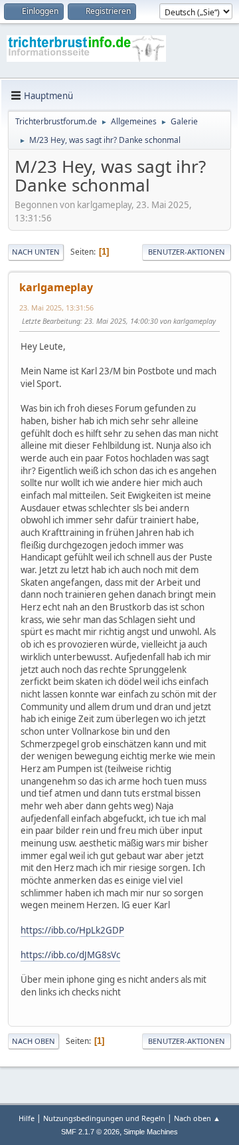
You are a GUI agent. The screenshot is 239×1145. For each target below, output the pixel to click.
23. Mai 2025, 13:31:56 (56, 308)
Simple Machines (150, 1132)
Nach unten (36, 252)
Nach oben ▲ (197, 1118)
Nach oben (33, 1041)
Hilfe (27, 1118)
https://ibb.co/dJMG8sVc (70, 955)
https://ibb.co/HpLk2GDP (72, 930)
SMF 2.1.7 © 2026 (90, 1132)
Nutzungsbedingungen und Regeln (104, 1118)
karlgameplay (56, 287)
